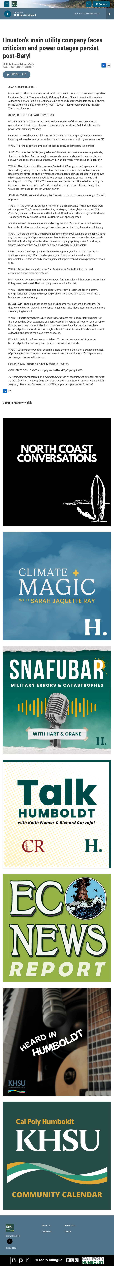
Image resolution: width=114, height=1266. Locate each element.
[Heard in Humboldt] (57, 1042)
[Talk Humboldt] (57, 814)
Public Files (70, 1225)
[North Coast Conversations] (57, 472)
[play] (7, 14)
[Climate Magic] (57, 586)
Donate (102, 4)
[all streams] (110, 13)
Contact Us (47, 1232)
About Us (46, 1225)
